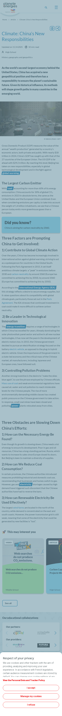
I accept (31, 687)
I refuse (31, 704)
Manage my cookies (31, 696)
